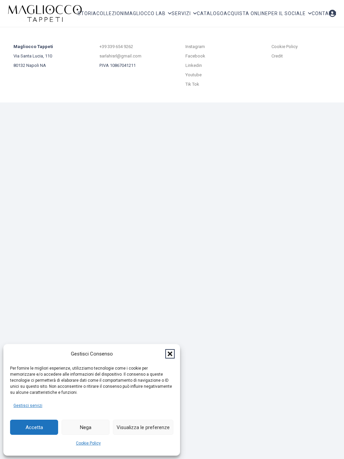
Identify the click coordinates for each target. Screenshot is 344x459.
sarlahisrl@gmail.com (120, 55)
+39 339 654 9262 (116, 46)
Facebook (195, 55)
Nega (85, 427)
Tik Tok (192, 84)
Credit (277, 55)
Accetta (34, 427)
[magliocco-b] (45, 13)
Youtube (193, 74)
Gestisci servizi (27, 405)
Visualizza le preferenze (143, 427)
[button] (170, 353)
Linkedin (193, 65)
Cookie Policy (88, 443)
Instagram (195, 46)
